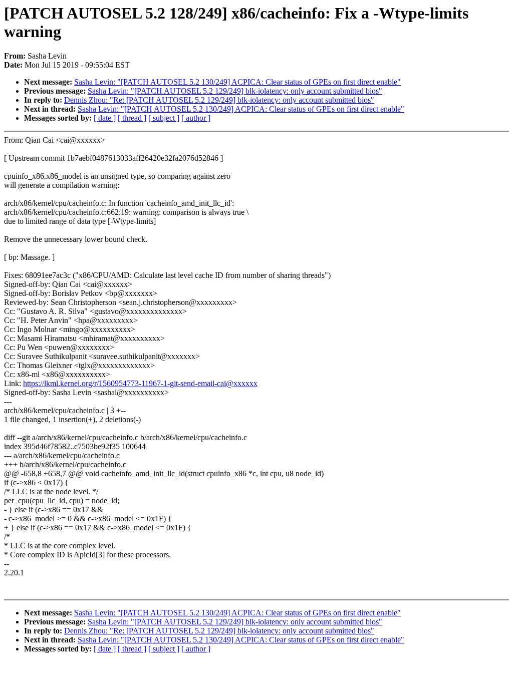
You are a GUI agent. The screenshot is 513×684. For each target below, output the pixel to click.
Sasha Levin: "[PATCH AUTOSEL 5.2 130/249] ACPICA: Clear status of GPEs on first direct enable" (237, 82)
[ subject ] (163, 118)
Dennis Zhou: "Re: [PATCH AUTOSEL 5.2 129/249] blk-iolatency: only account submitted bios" (219, 100)
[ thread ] (132, 118)
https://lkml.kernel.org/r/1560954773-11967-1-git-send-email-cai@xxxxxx (140, 383)
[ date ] (105, 118)
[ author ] (195, 118)
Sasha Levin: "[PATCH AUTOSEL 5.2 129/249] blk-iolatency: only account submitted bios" (235, 91)
